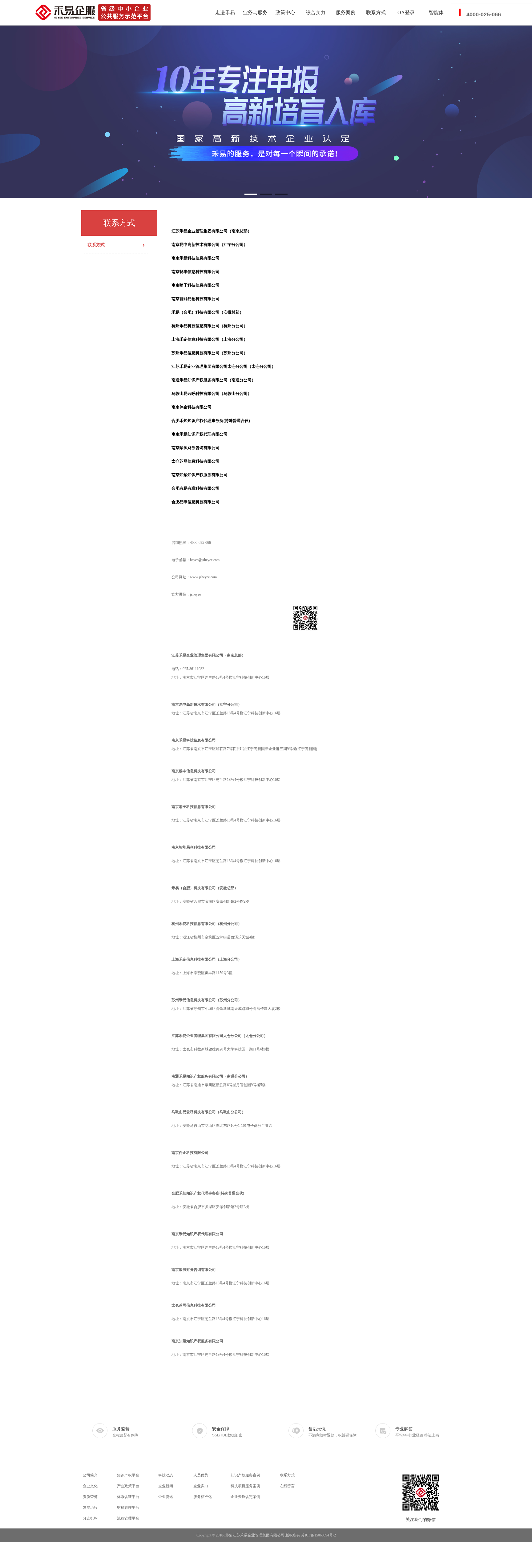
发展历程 (90, 1507)
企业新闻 (165, 1486)
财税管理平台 (128, 1507)
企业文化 (90, 1486)
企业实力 (200, 1486)
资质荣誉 (90, 1497)
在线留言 (287, 1486)
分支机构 (90, 1518)
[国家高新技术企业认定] (266, 112)
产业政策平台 (128, 1486)
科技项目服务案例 (245, 1486)
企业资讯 (165, 1497)
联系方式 (287, 1475)
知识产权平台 (128, 1475)
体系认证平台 (128, 1497)
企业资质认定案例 (245, 1497)
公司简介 (90, 1475)
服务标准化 (202, 1497)
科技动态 (165, 1475)
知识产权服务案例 (245, 1475)
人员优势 (200, 1475)
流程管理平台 (128, 1518)
